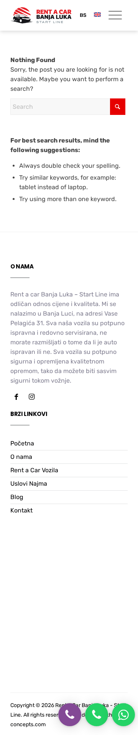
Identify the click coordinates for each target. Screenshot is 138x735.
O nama (21, 456)
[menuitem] (111, 15)
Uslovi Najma (28, 483)
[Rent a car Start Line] (41, 15)
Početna (22, 443)
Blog (16, 497)
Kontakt (21, 510)
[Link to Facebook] (16, 397)
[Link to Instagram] (31, 397)
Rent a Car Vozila (34, 470)
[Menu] (111, 15)
